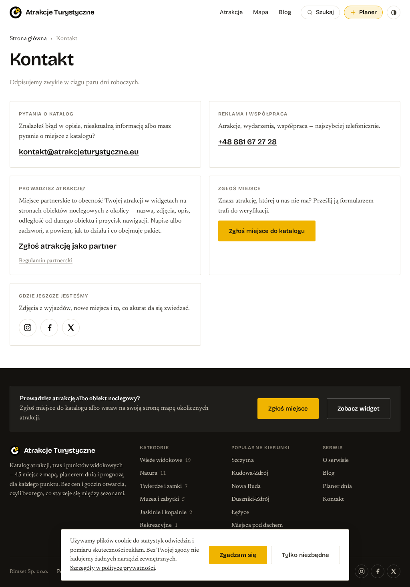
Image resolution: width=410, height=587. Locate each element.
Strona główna (28, 39)
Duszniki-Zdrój (250, 499)
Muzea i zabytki (162, 499)
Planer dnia (337, 487)
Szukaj (325, 12)
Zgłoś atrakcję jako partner (68, 246)
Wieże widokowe (165, 460)
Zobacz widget (359, 408)
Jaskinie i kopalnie (166, 513)
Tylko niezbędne (305, 555)
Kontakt (333, 499)
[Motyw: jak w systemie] (393, 12)
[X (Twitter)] (71, 327)
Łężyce (240, 513)
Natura (153, 473)
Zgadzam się (238, 555)
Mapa (260, 12)
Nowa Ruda (246, 487)
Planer (368, 12)
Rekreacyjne (158, 525)
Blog (285, 12)
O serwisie (336, 460)
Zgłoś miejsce (288, 408)
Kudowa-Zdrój (249, 473)
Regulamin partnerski (45, 261)
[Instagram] (27, 327)
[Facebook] (49, 327)
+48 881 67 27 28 (247, 141)
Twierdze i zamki (163, 487)
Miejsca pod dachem (257, 525)
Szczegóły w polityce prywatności (112, 568)
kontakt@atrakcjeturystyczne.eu (79, 151)
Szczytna (242, 460)
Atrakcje (231, 12)
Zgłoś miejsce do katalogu (267, 231)
